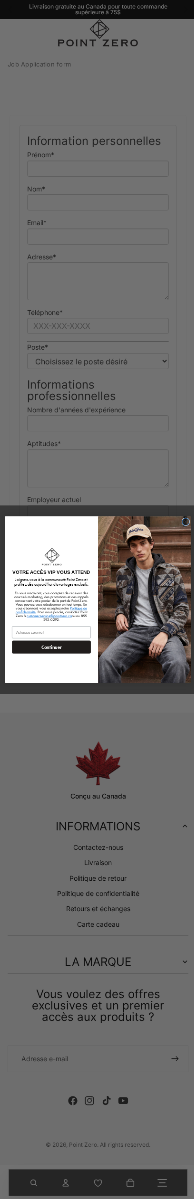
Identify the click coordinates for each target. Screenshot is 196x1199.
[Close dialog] (183, 521)
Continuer (49, 647)
